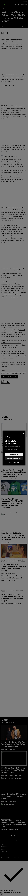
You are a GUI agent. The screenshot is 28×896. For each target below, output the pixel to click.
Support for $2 (14, 454)
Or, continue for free (14, 462)
